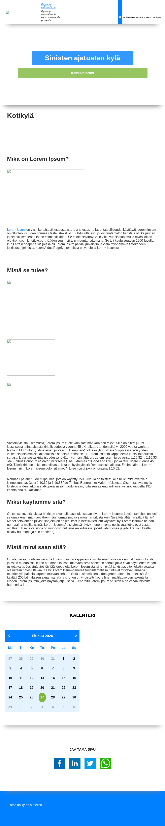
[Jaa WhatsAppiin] (105, 763)
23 (74, 687)
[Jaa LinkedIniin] (74, 763)
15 (63, 678)
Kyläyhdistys (129, 18)
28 (53, 697)
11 (21, 678)
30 (74, 697)
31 (10, 707)
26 (31, 697)
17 (10, 687)
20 (42, 687)
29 (63, 697)
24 (10, 697)
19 (31, 687)
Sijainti (139, 18)
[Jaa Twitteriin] (90, 763)
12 (31, 678)
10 (10, 678)
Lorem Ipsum (16, 229)
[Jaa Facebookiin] (59, 763)
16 (74, 678)
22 (63, 687)
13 (42, 678)
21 (53, 687)
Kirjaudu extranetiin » (48, 6)
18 (21, 687)
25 (21, 697)
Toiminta (148, 18)
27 (42, 697)
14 (53, 678)
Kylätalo (157, 18)
